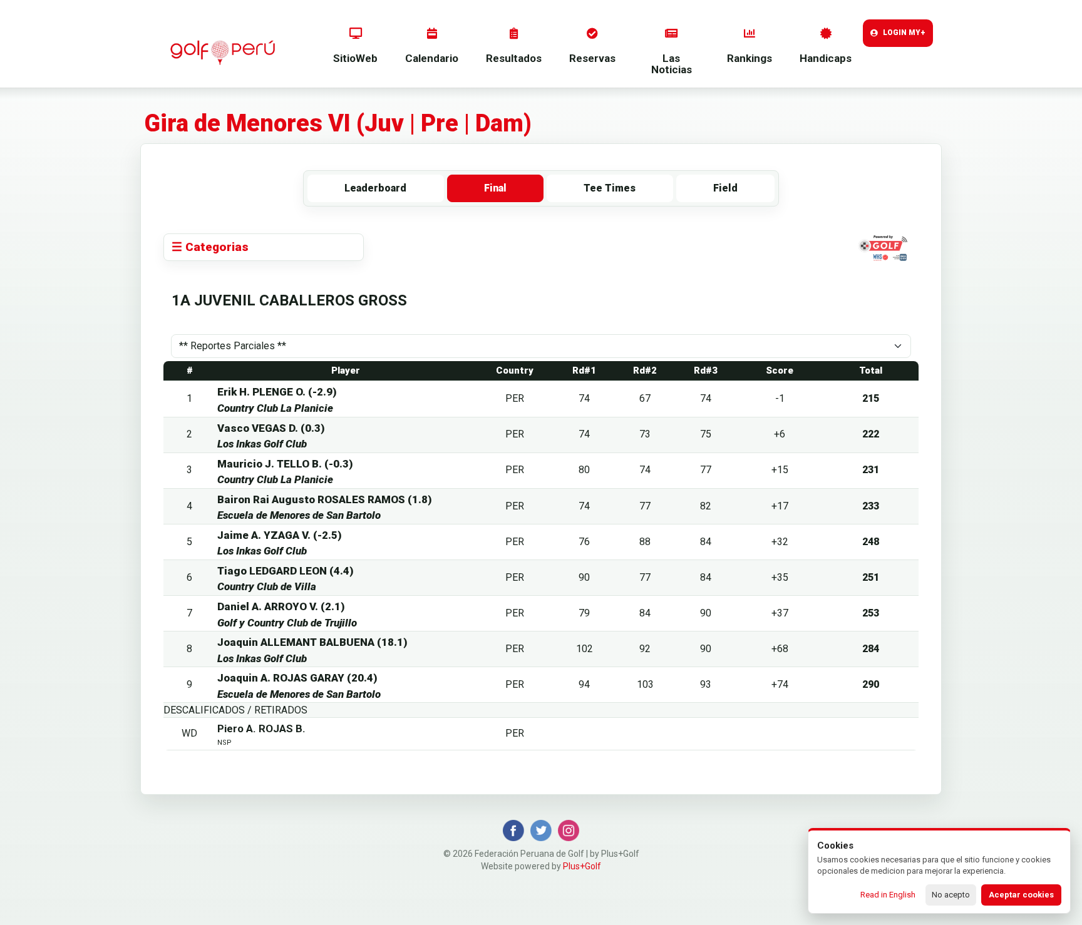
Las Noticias (671, 64)
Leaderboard (375, 188)
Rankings (749, 58)
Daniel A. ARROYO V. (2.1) (281, 606)
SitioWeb (355, 58)
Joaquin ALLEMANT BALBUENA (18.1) (312, 642)
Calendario (431, 58)
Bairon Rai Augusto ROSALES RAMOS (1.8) (324, 499)
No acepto (951, 894)
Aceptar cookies (1021, 894)
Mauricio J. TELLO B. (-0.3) (285, 463)
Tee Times (610, 188)
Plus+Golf (582, 866)
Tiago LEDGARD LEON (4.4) (285, 571)
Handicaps (826, 58)
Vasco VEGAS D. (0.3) (271, 428)
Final (495, 188)
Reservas (592, 58)
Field (725, 188)
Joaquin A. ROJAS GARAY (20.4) (297, 678)
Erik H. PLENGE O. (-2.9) (277, 392)
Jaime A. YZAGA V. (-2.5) (279, 535)
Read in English (887, 894)
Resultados (514, 58)
